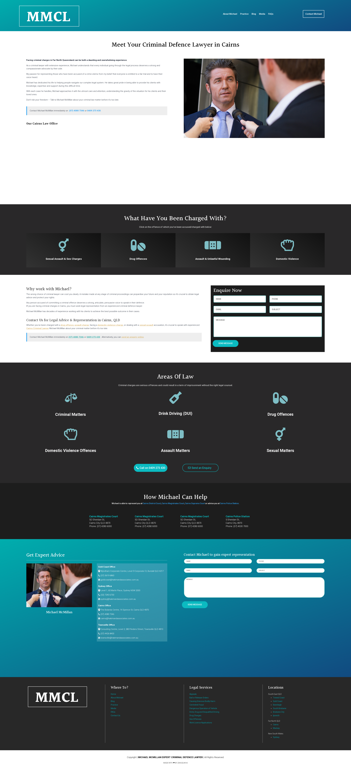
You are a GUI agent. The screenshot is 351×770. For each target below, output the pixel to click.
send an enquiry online (132, 337)
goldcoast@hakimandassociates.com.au (120, 579)
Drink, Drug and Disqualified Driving (204, 712)
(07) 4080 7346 (76, 110)
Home (113, 694)
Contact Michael (313, 14)
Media (262, 14)
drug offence (67, 325)
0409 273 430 (94, 110)
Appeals (193, 694)
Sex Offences (195, 719)
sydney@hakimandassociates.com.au (118, 599)
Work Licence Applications (200, 723)
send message (225, 343)
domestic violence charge (110, 325)
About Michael (230, 14)
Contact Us (115, 715)
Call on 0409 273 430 (152, 467)
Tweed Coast (279, 698)
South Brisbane (279, 708)
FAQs (270, 14)
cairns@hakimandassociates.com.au (118, 618)
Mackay (276, 728)
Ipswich (276, 715)
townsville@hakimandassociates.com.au (119, 638)
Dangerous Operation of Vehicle (203, 708)
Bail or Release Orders (199, 698)
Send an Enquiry (201, 467)
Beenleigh (277, 705)
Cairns (275, 724)
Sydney (276, 737)
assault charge (82, 325)
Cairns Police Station (229, 503)
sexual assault (146, 325)
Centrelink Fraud (196, 705)
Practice (244, 14)
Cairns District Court (152, 503)
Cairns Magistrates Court (173, 503)
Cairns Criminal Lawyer (37, 328)
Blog (254, 14)
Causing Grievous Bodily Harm (202, 701)
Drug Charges (195, 715)
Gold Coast (277, 701)
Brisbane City (278, 712)
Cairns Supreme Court (195, 503)
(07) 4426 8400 (107, 633)
